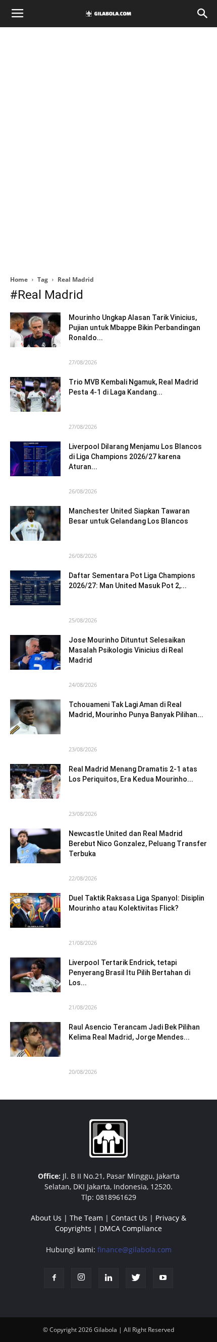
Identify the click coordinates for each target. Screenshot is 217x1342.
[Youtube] (163, 1278)
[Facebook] (54, 1278)
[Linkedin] (108, 1278)
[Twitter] (136, 1278)
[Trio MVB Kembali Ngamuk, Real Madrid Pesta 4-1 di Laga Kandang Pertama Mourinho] (35, 394)
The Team (86, 1218)
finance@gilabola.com (134, 1249)
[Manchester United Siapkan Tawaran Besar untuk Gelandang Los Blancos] (35, 523)
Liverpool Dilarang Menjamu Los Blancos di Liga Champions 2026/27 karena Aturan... (135, 456)
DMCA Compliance (130, 1228)
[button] (203, 13)
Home (19, 279)
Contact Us (129, 1218)
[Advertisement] (108, 148)
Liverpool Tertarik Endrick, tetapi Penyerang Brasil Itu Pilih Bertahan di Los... (129, 972)
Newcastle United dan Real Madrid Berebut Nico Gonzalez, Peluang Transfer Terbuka (138, 843)
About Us (46, 1218)
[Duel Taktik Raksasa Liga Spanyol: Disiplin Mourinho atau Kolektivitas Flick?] (35, 910)
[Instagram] (81, 1278)
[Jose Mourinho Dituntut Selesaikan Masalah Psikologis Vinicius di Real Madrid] (35, 652)
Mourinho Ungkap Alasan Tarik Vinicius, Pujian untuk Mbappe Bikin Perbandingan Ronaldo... (134, 327)
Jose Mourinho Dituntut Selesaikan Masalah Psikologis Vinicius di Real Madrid (127, 650)
